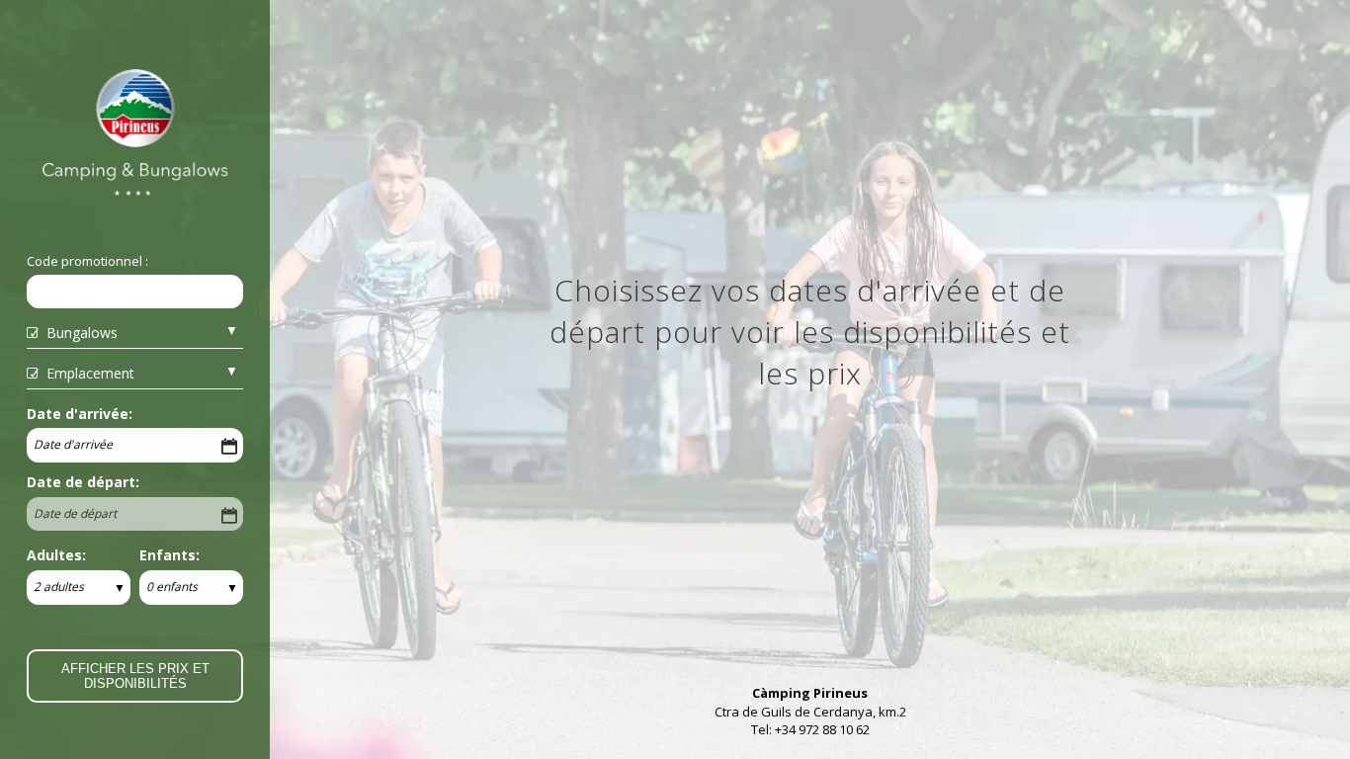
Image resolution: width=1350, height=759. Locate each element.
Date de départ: (83, 481)
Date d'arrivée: (79, 413)
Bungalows (82, 332)
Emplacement (90, 373)
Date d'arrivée (73, 444)
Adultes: (56, 555)
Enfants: (169, 555)
